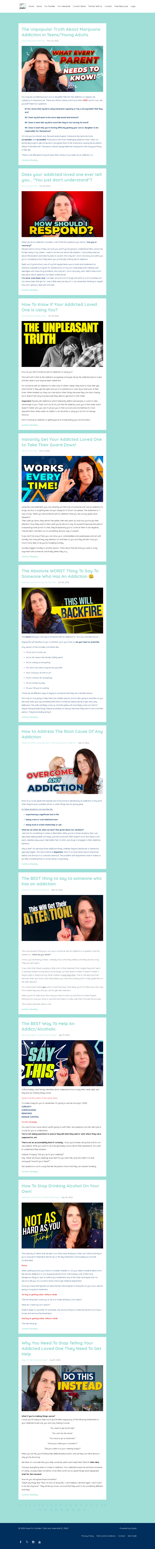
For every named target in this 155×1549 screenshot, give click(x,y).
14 (81, 1505)
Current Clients (79, 6)
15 (86, 1505)
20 (45, 1509)
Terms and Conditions (105, 1536)
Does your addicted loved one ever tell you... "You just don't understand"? (62, 177)
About (39, 6)
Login (133, 6)
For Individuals (64, 6)
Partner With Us (95, 6)
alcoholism (45, 1197)
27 (84, 1509)
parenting (40, 41)
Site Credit (132, 1536)
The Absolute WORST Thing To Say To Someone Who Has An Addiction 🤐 (60, 573)
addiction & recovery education (36, 743)
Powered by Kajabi (128, 1528)
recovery (26, 1035)
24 (67, 1509)
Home (31, 6)
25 (73, 1509)
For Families (50, 6)
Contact (108, 6)
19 (40, 1509)
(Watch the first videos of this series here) (39, 1098)
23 (62, 1509)
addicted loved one (31, 582)
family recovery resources (34, 316)
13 (76, 1505)
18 (102, 1505)
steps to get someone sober (44, 1035)
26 (79, 1509)
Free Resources (121, 6)
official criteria (61, 100)
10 (60, 1505)
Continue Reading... (30, 160)
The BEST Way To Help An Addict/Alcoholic (48, 1026)
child (24, 41)
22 (56, 1509)
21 (51, 1509)
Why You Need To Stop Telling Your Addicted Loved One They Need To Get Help (61, 1348)
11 (66, 1505)
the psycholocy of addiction (63, 743)
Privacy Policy (88, 1536)
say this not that (29, 186)
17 (97, 1505)
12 (70, 1505)
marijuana (31, 41)
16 (91, 1505)
